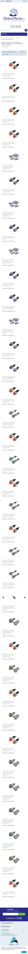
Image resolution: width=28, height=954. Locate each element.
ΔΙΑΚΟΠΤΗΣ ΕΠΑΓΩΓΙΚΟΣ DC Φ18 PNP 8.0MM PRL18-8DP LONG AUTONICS (8, 561)
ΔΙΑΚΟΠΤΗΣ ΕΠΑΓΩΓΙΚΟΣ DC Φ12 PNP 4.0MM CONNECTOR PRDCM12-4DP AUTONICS (8, 261)
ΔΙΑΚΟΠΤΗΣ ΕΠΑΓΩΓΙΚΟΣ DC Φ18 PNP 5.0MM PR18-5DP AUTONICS (8, 492)
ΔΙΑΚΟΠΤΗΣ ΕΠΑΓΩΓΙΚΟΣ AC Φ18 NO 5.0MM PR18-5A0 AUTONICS (8, 143)
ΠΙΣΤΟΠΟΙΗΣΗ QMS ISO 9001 (7, 934)
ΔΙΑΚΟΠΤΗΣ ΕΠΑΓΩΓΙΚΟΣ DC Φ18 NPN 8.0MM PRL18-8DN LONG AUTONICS (8, 469)
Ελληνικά (9, 1)
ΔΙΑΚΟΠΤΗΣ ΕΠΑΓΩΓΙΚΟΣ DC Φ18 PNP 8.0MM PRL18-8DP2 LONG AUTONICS (8, 584)
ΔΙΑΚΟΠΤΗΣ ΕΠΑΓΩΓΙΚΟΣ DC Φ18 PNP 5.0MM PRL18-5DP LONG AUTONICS (8, 515)
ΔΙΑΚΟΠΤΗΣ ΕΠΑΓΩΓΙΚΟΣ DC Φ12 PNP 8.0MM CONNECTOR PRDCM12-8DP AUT (8, 331)
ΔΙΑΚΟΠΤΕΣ (18, 38)
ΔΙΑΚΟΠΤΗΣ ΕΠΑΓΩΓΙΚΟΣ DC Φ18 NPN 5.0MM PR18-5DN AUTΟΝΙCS (8, 401)
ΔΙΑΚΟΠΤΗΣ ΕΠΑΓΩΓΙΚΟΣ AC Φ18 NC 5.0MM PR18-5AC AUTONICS (8, 120)
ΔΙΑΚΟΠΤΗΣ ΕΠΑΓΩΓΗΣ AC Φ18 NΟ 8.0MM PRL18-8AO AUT (8, 98)
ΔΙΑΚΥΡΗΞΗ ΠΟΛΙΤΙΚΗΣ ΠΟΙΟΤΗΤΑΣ (9, 935)
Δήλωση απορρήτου (5, 932)
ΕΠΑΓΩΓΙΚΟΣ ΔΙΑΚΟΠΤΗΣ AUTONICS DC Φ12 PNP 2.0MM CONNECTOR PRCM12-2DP (8, 726)
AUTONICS (5, 46)
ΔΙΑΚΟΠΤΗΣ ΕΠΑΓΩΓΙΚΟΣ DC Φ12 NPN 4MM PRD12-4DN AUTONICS (8, 190)
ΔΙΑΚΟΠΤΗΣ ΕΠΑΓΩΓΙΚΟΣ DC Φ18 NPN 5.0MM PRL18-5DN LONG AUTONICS (8, 423)
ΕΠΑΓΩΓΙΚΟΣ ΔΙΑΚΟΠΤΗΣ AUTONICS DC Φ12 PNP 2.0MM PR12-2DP (8, 749)
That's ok (24, 952)
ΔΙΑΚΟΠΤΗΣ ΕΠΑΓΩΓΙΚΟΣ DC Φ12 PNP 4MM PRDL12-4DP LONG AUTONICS (8, 308)
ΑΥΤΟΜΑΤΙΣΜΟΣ (10, 38)
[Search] (26, 30)
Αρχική (3, 38)
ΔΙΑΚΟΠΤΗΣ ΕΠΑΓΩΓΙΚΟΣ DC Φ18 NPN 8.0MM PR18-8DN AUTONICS (8, 446)
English (3, 1)
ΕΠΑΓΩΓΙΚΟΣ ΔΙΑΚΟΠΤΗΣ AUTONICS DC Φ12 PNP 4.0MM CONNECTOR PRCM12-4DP (8, 773)
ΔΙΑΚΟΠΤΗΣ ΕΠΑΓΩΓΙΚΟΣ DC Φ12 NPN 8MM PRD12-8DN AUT (8, 238)
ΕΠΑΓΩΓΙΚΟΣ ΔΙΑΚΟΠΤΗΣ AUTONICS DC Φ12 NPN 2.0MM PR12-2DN (8, 655)
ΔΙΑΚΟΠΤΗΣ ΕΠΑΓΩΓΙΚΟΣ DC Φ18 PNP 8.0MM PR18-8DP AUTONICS (8, 538)
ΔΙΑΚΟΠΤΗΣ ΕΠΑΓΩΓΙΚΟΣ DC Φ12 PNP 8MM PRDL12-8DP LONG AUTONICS (8, 378)
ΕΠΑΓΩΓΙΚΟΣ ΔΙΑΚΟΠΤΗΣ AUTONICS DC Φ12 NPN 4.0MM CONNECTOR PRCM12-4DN (8, 679)
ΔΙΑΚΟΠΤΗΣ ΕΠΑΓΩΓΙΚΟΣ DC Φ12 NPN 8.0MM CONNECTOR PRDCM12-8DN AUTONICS (8, 214)
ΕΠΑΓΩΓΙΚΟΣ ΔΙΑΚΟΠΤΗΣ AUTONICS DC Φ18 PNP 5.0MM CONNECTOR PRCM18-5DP (8, 845)
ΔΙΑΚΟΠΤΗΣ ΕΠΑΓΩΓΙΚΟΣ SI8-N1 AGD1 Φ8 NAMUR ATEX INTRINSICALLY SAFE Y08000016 (8, 607)
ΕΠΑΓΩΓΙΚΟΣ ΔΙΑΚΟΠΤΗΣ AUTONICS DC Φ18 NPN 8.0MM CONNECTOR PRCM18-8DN (8, 821)
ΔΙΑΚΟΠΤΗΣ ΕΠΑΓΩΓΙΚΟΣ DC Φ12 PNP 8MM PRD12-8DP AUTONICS (8, 355)
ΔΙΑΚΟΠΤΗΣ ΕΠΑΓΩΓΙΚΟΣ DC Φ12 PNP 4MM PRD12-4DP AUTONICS (8, 285)
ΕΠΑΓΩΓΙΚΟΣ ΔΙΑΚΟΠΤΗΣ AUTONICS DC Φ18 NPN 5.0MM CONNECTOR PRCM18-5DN (8, 797)
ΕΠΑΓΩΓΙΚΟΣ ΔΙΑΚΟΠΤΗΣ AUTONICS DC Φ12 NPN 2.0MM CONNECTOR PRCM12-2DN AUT (8, 632)
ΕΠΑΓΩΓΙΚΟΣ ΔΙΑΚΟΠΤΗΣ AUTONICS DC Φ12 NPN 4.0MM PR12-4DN (8, 702)
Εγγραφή (21, 914)
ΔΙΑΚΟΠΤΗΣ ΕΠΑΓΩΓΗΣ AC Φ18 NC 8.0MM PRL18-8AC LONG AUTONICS (8, 75)
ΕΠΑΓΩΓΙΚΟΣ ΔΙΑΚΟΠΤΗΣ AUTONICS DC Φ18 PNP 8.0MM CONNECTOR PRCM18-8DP (8, 869)
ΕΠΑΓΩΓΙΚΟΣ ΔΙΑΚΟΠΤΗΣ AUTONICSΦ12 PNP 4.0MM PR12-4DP (8, 893)
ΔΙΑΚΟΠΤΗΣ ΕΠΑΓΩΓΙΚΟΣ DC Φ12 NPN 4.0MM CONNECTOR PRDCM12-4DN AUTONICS (8, 167)
